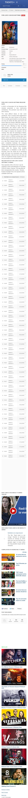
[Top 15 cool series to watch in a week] (8, 604)
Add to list (6, 79)
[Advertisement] (14, 94)
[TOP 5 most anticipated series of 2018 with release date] (8, 578)
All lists (24, 552)
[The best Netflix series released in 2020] (8, 587)
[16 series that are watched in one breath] (8, 560)
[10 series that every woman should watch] (8, 595)
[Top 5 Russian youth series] (8, 569)
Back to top (4, 795)
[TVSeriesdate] (9, 2)
